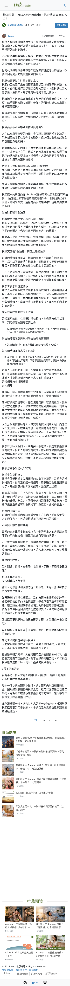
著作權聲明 (21, 969)
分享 (35, 720)
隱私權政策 (7, 969)
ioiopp (11, 36)
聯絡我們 (33, 969)
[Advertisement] (35, 854)
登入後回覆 (62, 25)
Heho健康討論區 (15, 24)
